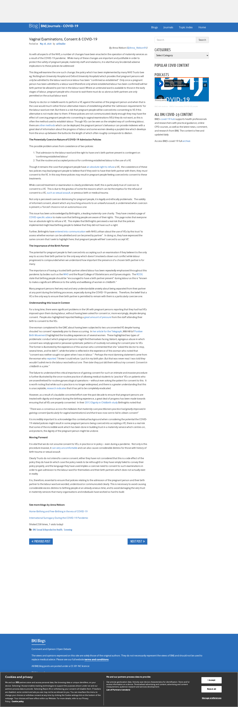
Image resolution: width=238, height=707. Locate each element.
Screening (68, 530)
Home (202, 27)
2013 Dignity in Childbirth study (101, 402)
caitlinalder (61, 44)
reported (51, 358)
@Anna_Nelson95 (137, 47)
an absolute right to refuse (101, 166)
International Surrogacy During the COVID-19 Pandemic (59, 517)
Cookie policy (18, 701)
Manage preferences (211, 698)
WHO (66, 274)
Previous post (42, 541)
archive (186, 141)
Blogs (154, 27)
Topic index (186, 27)
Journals (168, 27)
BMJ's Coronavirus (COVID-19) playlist (184, 106)
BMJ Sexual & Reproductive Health (47, 530)
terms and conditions (97, 659)
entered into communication (70, 231)
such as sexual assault (58, 192)
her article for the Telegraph (107, 331)
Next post (136, 541)
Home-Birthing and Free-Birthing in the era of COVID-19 (58, 511)
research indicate (56, 388)
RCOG (139, 274)
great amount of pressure (97, 317)
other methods (47, 125)
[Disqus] (88, 587)
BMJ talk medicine (161, 106)
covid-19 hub (168, 119)
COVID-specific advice (40, 217)
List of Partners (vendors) (118, 690)
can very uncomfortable (64, 448)
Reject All (211, 689)
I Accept (211, 680)
